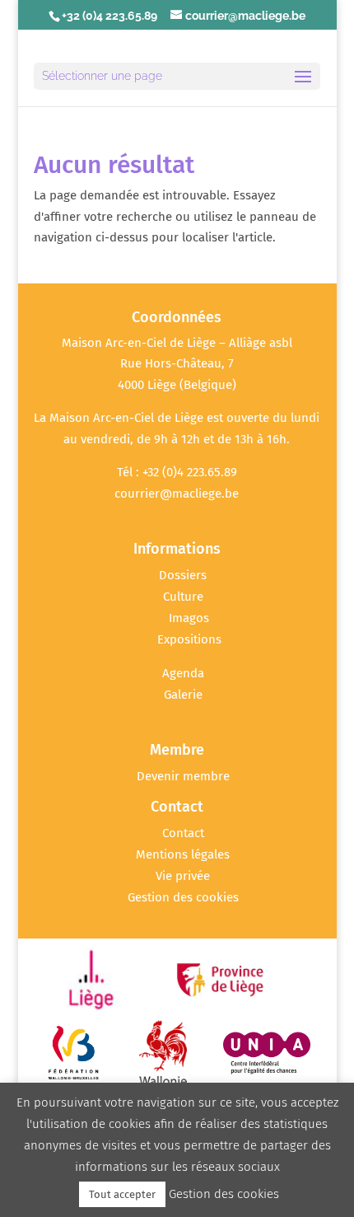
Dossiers (183, 575)
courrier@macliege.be (176, 493)
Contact (183, 833)
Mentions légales (183, 854)
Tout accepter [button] (122, 1194)
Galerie (183, 694)
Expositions (189, 639)
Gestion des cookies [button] (183, 897)
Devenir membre (183, 776)
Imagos (189, 618)
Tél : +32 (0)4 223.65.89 (177, 472)
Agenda (183, 673)
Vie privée (183, 875)
